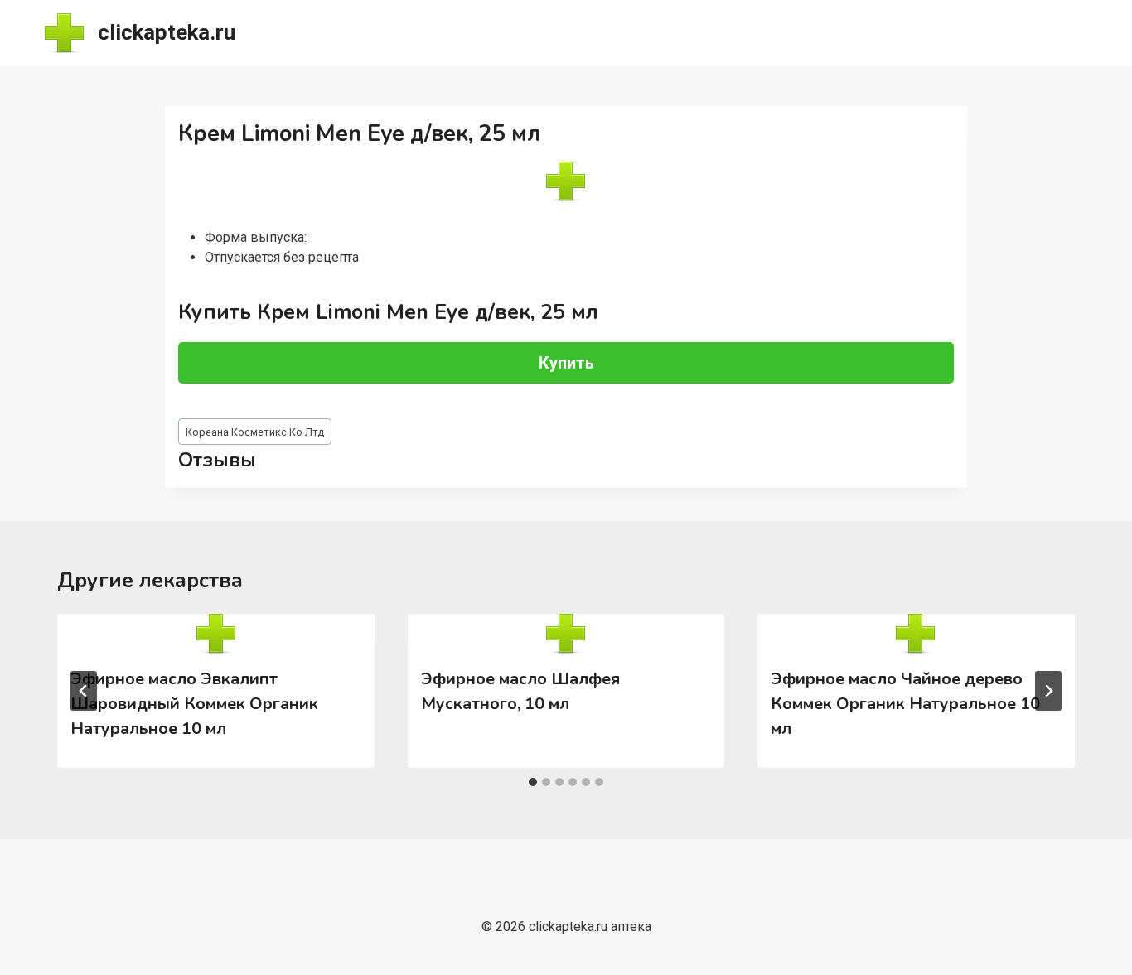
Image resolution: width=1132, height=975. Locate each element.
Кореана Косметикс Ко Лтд (255, 432)
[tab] (533, 782)
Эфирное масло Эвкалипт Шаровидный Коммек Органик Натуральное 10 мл (194, 704)
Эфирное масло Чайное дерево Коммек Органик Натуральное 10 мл (905, 704)
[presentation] (215, 634)
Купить (566, 363)
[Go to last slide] (83, 691)
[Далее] (1048, 691)
